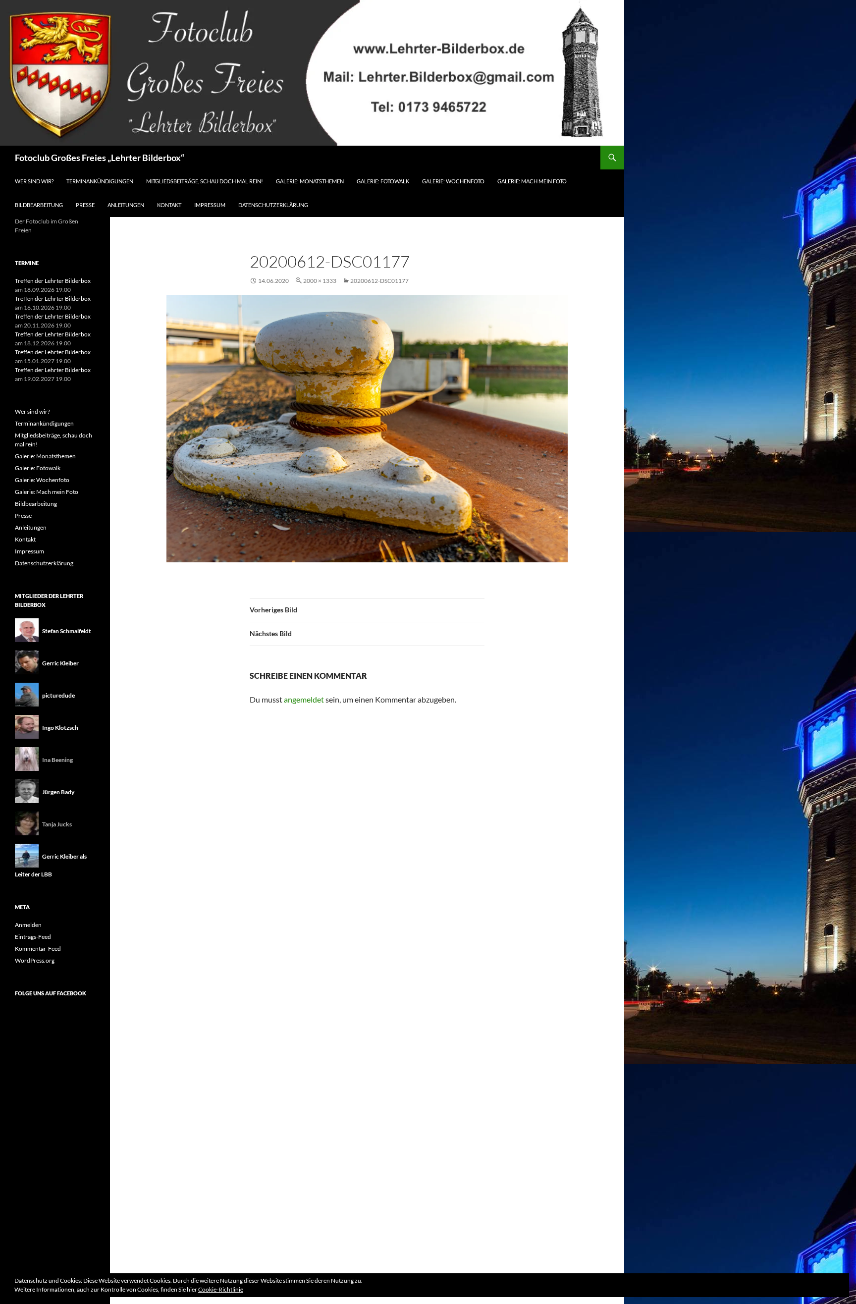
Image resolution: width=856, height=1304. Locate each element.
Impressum (209, 205)
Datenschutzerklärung (273, 205)
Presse (85, 205)
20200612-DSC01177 (379, 280)
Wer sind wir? (34, 181)
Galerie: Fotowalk (383, 181)
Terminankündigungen (99, 181)
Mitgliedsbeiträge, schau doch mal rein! (204, 181)
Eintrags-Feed (33, 936)
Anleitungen (125, 205)
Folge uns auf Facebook (50, 993)
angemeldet (304, 699)
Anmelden (28, 924)
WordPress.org (34, 960)
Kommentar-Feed (38, 948)
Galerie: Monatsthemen (310, 181)
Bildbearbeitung (39, 205)
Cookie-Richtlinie (220, 1289)
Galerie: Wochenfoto (453, 181)
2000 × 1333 (319, 280)
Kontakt (169, 205)
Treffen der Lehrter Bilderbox (53, 280)
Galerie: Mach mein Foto (532, 181)
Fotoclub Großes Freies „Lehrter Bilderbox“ (99, 157)
